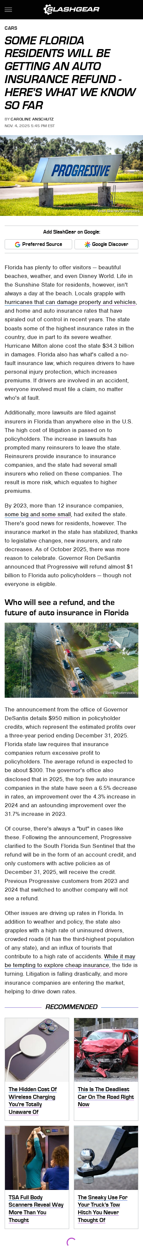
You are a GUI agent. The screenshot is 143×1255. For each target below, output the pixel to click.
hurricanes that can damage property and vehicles (70, 302)
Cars (11, 28)
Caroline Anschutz (32, 119)
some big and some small (38, 514)
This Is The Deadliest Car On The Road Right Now (106, 1097)
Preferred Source (42, 244)
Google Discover (110, 244)
